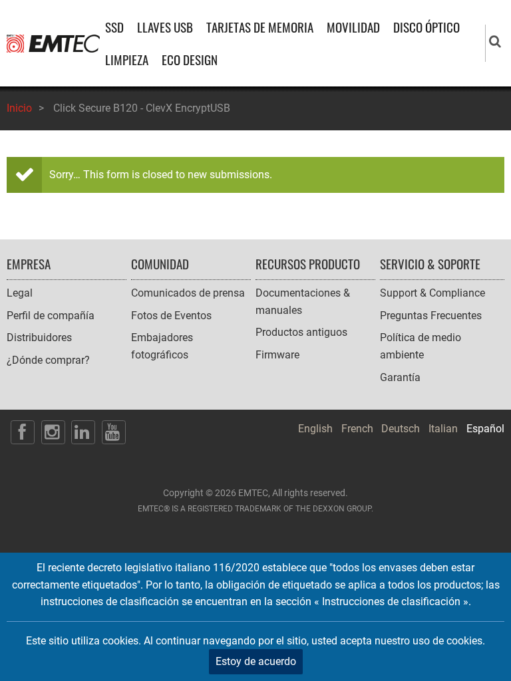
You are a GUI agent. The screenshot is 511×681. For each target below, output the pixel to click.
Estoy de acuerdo (256, 661)
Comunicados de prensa (188, 293)
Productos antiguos (301, 332)
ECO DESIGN (190, 59)
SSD (114, 27)
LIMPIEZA (126, 59)
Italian (443, 428)
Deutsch (400, 428)
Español (485, 428)
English (315, 428)
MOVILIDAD (353, 27)
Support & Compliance (432, 293)
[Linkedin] (83, 432)
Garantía (400, 377)
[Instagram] (53, 432)
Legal (20, 293)
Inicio (19, 108)
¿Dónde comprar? (48, 360)
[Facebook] (23, 432)
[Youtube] (114, 432)
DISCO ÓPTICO (426, 27)
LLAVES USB (165, 27)
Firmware (277, 354)
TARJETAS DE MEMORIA (259, 27)
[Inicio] (53, 43)
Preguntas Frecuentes (431, 315)
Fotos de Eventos (171, 315)
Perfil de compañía (50, 315)
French (357, 428)
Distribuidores (39, 337)
